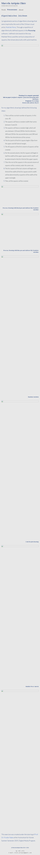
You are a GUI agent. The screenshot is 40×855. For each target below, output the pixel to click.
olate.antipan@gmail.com (22, 853)
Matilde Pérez (11, 27)
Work (3, 10)
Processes (12, 10)
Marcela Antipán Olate (13, 3)
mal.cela (21, 851)
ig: (17, 851)
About (21, 10)
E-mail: (11, 853)
